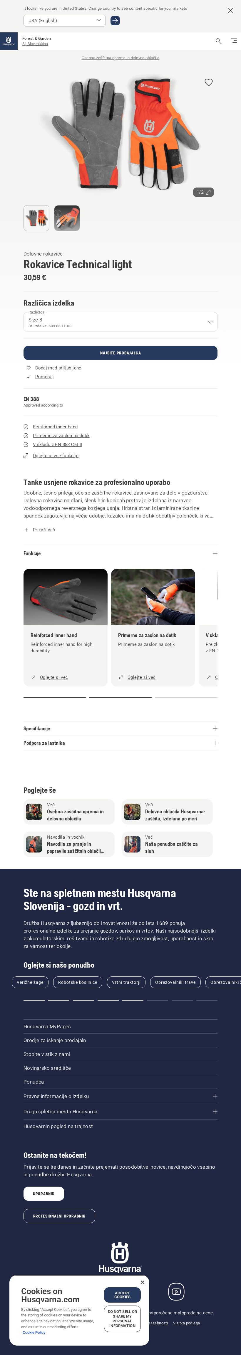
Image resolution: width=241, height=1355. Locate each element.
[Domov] (9, 41)
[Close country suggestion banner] (230, 10)
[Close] (142, 1282)
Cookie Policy (34, 1332)
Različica (37, 312)
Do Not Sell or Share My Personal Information (122, 1318)
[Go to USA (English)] (115, 20)
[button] (208, 83)
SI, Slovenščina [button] (35, 44)
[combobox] (120, 321)
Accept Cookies (122, 1295)
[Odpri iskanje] (219, 41)
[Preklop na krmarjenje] (234, 41)
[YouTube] (176, 1292)
